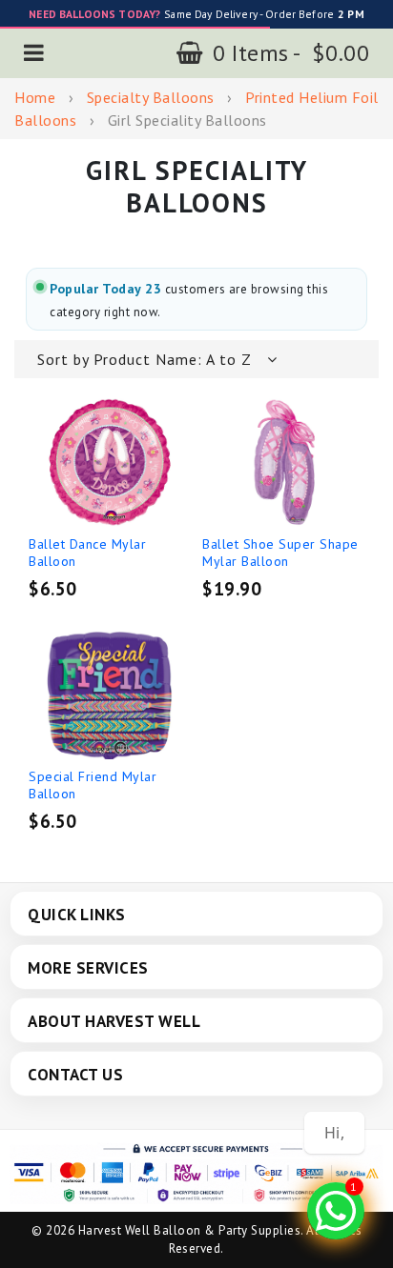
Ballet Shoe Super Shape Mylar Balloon (280, 552)
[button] (34, 53)
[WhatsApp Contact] (335, 1210)
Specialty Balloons (151, 97)
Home (34, 97)
